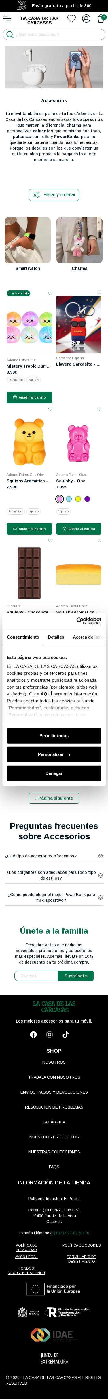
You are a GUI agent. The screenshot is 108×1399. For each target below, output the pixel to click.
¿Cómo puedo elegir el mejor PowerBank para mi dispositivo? (51, 897)
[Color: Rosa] (59, 499)
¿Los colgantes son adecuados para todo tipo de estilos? (51, 875)
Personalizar (51, 754)
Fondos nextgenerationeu (26, 1270)
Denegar (54, 773)
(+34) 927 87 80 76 (71, 1233)
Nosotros (54, 1062)
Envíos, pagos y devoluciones (54, 1092)
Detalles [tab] (56, 636)
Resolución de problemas (54, 1107)
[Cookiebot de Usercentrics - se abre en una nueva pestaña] (76, 621)
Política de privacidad (26, 1247)
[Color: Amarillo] (78, 499)
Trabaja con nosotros (54, 1077)
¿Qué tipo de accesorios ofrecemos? (41, 856)
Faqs (54, 1167)
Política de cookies (81, 1245)
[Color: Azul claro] (68, 499)
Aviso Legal (26, 1257)
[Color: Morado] (87, 499)
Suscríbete (76, 975)
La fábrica (54, 1122)
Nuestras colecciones (54, 1152)
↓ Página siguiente (54, 798)
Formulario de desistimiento (81, 1259)
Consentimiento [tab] (23, 636)
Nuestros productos (54, 1137)
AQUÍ (46, 693)
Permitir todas (53, 735)
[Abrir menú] (7, 18)
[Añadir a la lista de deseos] (50, 293)
